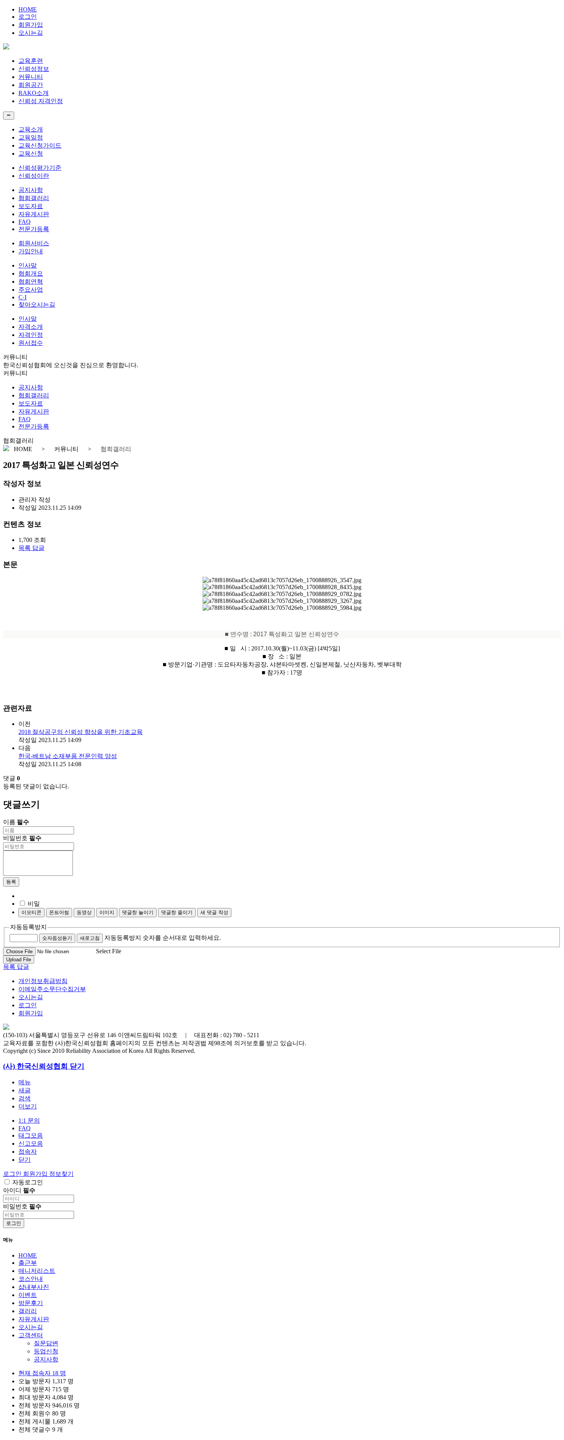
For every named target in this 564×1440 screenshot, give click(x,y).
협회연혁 (30, 281)
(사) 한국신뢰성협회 (36, 1066)
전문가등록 (33, 229)
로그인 (27, 16)
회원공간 (30, 85)
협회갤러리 (33, 198)
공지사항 (30, 190)
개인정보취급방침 (43, 981)
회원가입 (30, 24)
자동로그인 (27, 1182)
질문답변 (46, 1343)
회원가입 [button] (36, 1174)
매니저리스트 (36, 1271)
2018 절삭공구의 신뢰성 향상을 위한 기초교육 (80, 732)
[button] (27, 1106)
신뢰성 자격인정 (40, 101)
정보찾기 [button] (61, 1174)
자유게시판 (33, 214)
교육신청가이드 (39, 145)
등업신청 (46, 1351)
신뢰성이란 (33, 175)
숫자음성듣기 (57, 938)
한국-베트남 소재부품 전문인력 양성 (67, 756)
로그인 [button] (13, 1174)
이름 (16, 822)
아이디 (19, 1190)
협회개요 (30, 273)
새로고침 (90, 938)
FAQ (24, 221)
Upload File (18, 959)
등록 (11, 882)
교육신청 (30, 153)
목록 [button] (25, 548)
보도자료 (30, 206)
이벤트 (27, 1295)
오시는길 (30, 33)
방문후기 (30, 1303)
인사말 (27, 265)
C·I (22, 297)
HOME (27, 9)
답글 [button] (38, 548)
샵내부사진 (33, 1287)
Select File (108, 951)
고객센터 (30, 1335)
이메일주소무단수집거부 (52, 989)
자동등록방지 (28, 927)
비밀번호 (22, 838)
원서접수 (30, 343)
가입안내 (30, 251)
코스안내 (30, 1279)
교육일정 (30, 137)
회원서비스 (33, 243)
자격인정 (30, 335)
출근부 (27, 1262)
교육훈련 (30, 60)
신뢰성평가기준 (39, 167)
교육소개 (30, 129)
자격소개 (30, 326)
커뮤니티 (30, 77)
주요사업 (30, 289)
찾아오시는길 (36, 304)
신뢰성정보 (33, 69)
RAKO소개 (33, 93)
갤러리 (27, 1311)
